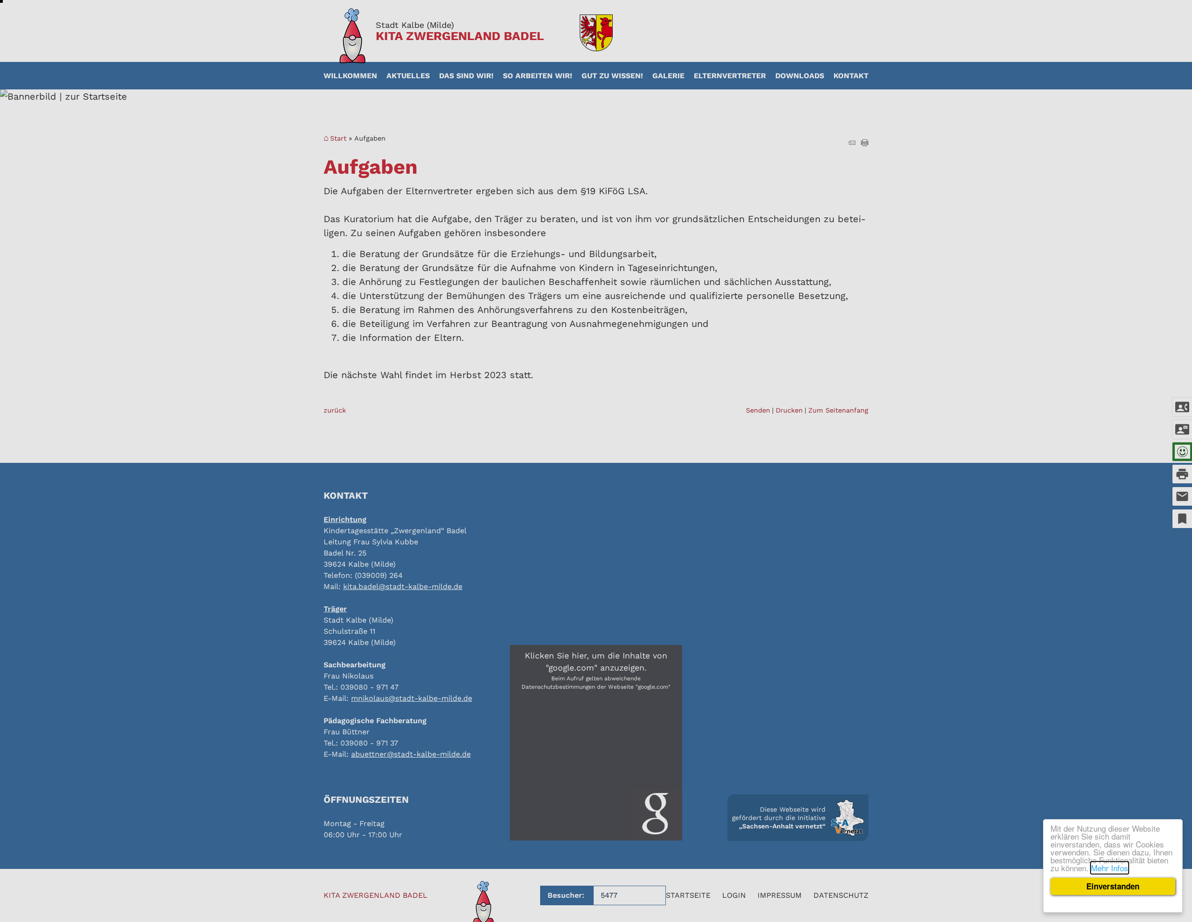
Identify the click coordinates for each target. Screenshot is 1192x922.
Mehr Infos (1109, 868)
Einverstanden (1112, 886)
